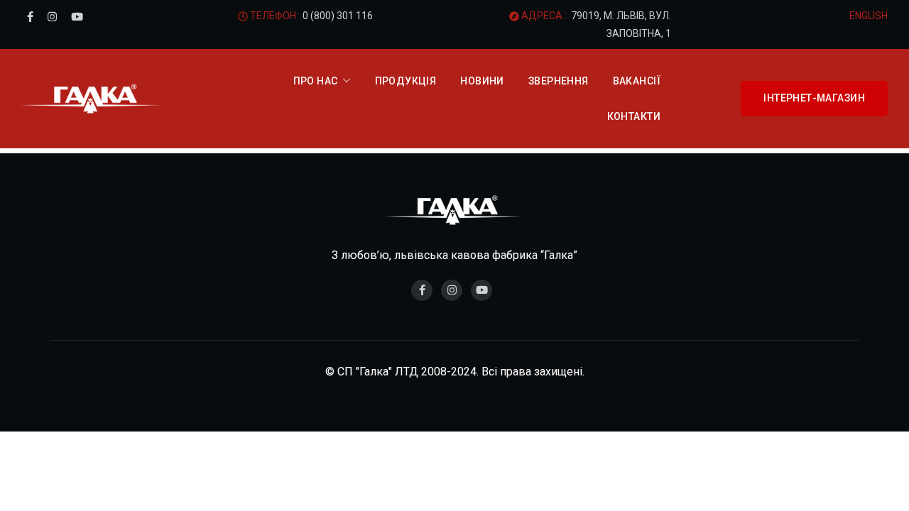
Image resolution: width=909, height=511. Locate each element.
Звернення (558, 81)
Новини (482, 81)
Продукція (406, 81)
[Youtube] (77, 17)
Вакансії (636, 81)
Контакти (633, 116)
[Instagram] (52, 17)
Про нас (315, 81)
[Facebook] (30, 17)
